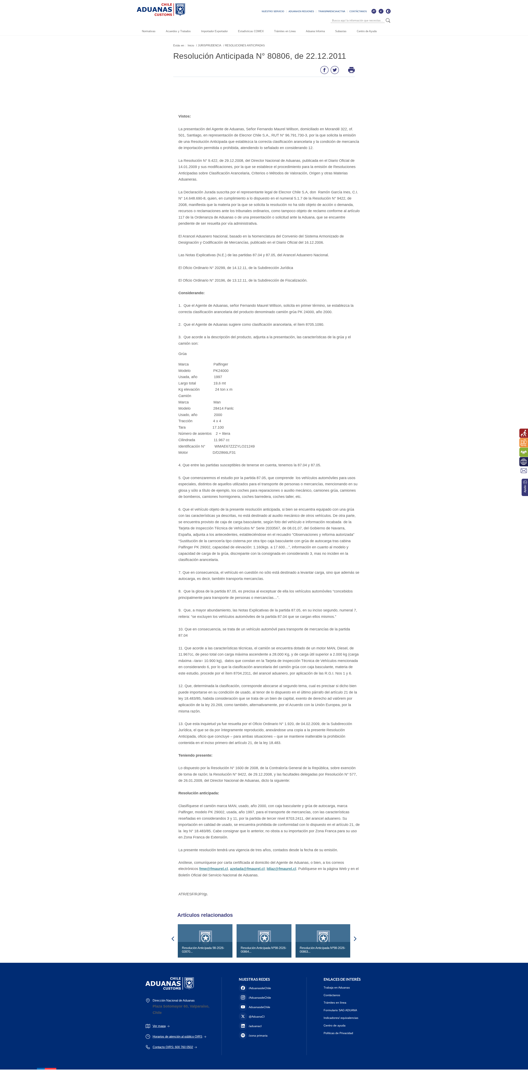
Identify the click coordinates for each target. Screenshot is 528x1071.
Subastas (340, 31)
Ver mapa (159, 1026)
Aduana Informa (315, 31)
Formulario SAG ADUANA (340, 1010)
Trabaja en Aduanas (337, 987)
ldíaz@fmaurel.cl (281, 869)
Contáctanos (332, 995)
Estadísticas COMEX (251, 31)
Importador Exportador (214, 31)
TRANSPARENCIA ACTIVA (331, 11)
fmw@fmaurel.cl (213, 869)
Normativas (149, 31)
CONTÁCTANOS (358, 11)
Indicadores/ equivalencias (341, 1017)
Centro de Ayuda (367, 31)
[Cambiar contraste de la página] (388, 11)
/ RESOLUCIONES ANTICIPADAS (244, 45)
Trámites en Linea (285, 31)
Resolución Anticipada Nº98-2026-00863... (322, 949)
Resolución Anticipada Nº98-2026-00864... (263, 949)
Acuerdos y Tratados (178, 31)
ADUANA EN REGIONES (301, 11)
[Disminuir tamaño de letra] (381, 11)
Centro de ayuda (334, 1025)
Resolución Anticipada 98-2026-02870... (203, 949)
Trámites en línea (335, 1002)
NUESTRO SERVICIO (273, 11)
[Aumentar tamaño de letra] (374, 11)
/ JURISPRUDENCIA (208, 45)
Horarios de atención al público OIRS (177, 1036)
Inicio (191, 45)
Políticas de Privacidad (338, 1033)
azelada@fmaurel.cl (247, 869)
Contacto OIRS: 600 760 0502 (173, 1047)
